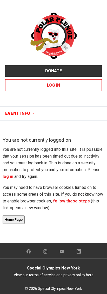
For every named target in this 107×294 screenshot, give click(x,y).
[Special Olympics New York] (53, 35)
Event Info (18, 113)
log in (8, 176)
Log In (53, 85)
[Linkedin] (78, 251)
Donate (53, 70)
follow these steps (71, 201)
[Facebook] (28, 251)
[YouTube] (62, 251)
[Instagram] (45, 251)
